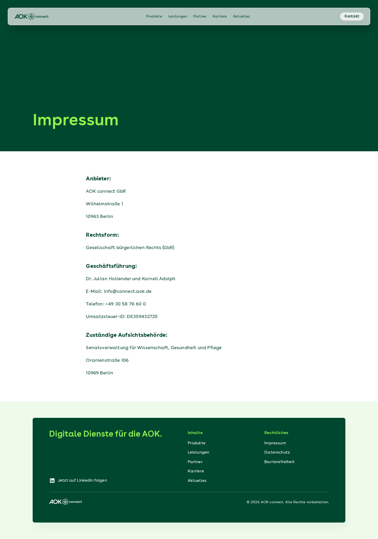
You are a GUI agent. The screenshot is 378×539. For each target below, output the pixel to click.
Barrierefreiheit (279, 462)
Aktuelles (241, 16)
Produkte (154, 16)
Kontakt (352, 16)
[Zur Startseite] (32, 16)
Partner (199, 16)
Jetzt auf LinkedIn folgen (78, 481)
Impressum (275, 443)
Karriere (220, 16)
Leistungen (177, 16)
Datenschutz (277, 452)
